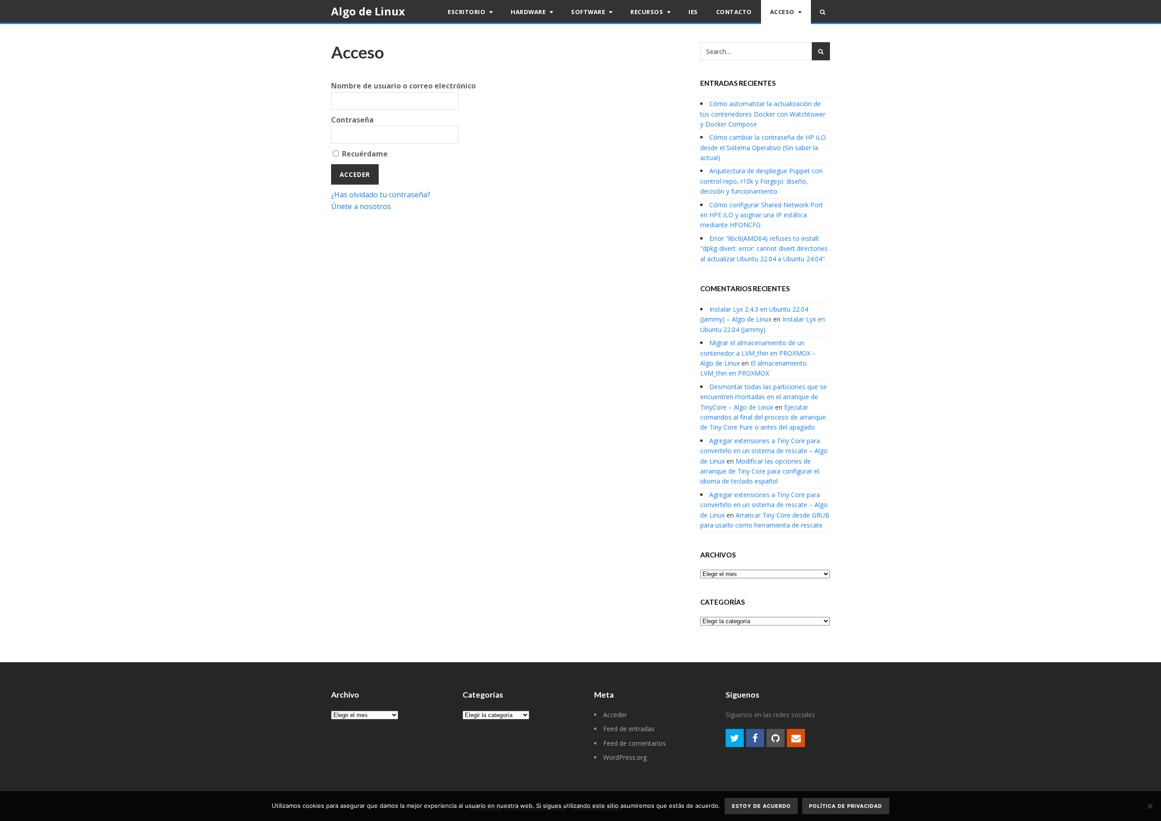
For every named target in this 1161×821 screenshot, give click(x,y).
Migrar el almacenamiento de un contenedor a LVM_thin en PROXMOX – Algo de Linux (758, 352)
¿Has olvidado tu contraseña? (380, 195)
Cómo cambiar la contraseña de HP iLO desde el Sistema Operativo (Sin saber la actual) (763, 147)
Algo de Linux (368, 11)
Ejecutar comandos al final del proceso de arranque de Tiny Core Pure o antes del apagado (763, 417)
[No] (1149, 806)
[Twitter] (735, 738)
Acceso (783, 12)
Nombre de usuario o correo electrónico (403, 86)
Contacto (734, 12)
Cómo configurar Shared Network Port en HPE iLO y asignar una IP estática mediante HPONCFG (761, 215)
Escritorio (467, 12)
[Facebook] (755, 738)
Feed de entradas (628, 728)
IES (693, 12)
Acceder (615, 714)
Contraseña (352, 120)
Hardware (529, 12)
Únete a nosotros (361, 206)
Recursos (647, 12)
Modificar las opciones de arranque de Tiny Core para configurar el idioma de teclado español (759, 471)
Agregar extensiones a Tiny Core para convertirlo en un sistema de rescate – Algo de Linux (764, 450)
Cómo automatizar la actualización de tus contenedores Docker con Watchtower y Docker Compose (762, 113)
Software (589, 12)
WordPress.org (625, 757)
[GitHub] (775, 738)
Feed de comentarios (634, 743)
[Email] (796, 738)
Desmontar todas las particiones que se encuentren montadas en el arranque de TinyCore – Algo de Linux (763, 396)
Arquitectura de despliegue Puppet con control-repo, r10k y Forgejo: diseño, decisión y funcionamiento (761, 180)
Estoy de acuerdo (761, 806)
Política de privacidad (845, 806)
